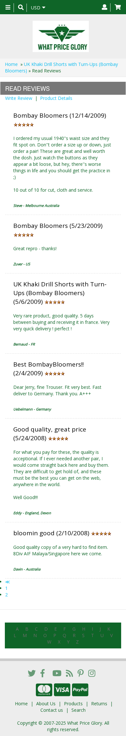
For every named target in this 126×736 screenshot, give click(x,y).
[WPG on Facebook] (42, 672)
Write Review (18, 98)
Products (73, 703)
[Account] (104, 7)
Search (78, 710)
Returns (99, 703)
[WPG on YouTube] (56, 672)
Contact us (51, 710)
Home (11, 64)
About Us (46, 703)
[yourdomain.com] (60, 36)
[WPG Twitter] (32, 672)
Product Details (56, 98)
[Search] (21, 8)
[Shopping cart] (117, 7)
